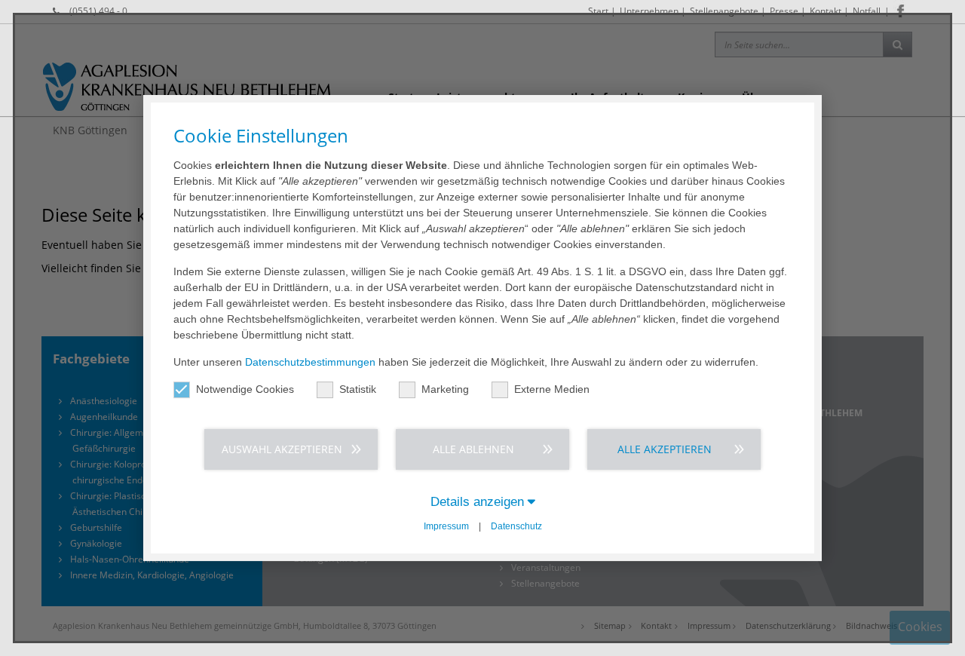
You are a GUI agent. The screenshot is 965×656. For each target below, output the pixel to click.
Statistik (357, 389)
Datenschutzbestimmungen (310, 362)
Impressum (446, 526)
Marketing (445, 389)
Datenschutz (516, 526)
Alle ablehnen (473, 449)
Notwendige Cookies (245, 389)
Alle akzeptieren (664, 449)
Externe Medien (552, 389)
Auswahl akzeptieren (282, 449)
